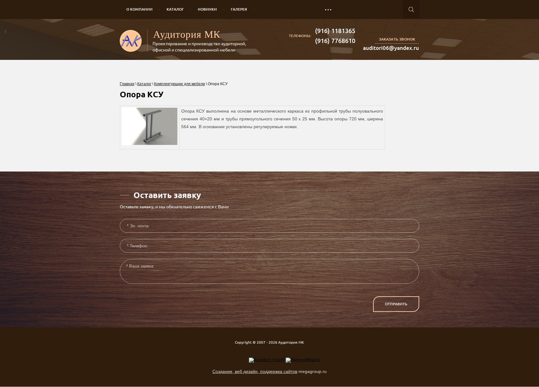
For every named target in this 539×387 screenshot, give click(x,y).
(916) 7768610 (335, 40)
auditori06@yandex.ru (391, 48)
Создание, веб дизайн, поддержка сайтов (254, 371)
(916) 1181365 (335, 30)
